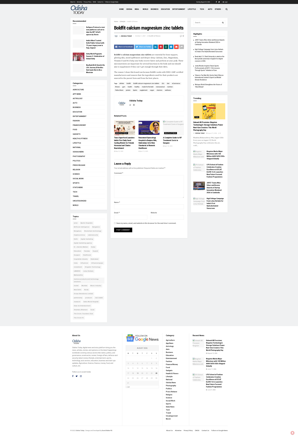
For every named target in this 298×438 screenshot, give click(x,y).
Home (121, 9)
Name (117, 202)
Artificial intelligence (81, 227)
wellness (168, 90)
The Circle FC (79, 318)
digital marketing (87, 239)
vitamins (159, 90)
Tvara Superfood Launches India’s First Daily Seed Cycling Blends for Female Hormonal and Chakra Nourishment (124, 143)
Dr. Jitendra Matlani (81, 247)
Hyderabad (94, 259)
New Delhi (77, 289)
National (77, 147)
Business (154, 9)
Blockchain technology (92, 231)
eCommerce (176, 83)
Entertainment (178, 9)
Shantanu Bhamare (81, 310)
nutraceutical (160, 87)
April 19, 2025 (144, 151)
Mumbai (84, 285)
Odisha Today (126, 36)
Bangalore (96, 227)
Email (117, 213)
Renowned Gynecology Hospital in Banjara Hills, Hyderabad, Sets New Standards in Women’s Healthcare (148, 143)
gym (123, 87)
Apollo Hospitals (87, 223)
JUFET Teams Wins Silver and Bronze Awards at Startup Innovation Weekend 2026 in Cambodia (210, 42)
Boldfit (129, 83)
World (145, 9)
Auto (210, 9)
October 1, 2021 (140, 36)
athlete (121, 83)
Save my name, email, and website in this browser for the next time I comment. (146, 223)
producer (88, 298)
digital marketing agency (83, 243)
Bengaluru (77, 231)
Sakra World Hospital (90, 301)
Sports (135, 90)
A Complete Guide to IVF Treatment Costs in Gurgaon (172, 140)
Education (165, 9)
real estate (99, 298)
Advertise (79, 2)
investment (78, 267)
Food (75, 130)
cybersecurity (93, 235)
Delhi (76, 239)
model (76, 285)
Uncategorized (79, 201)
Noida (86, 289)
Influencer (84, 263)
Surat (92, 310)
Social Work (78, 179)
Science (76, 174)
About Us (72, 2)
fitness (117, 87)
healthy (137, 87)
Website (154, 213)
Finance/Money (79, 125)
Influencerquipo (97, 263)
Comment (118, 173)
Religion (76, 170)
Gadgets (76, 134)
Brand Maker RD (107, 430)
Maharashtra (78, 275)
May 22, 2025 (119, 151)
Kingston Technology (92, 267)
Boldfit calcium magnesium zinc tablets (146, 83)
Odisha (129, 9)
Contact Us (100, 2)
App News (77, 94)
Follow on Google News (111, 2)
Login (226, 2)
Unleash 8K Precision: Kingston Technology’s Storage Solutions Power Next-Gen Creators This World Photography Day (215, 345)
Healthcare (87, 255)
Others (218, 9)
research (77, 301)
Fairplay (87, 251)
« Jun (128, 387)
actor (76, 223)
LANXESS (77, 271)
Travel (76, 196)
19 (137, 373)
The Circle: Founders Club (83, 313)
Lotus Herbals (88, 271)
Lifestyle (192, 9)
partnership (78, 298)
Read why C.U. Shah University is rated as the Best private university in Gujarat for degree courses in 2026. (209, 59)
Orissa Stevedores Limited (83, 293)
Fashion (76, 121)
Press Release (79, 165)
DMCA (94, 2)
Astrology (77, 98)
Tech (202, 9)
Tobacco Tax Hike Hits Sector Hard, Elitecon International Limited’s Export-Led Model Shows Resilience (209, 77)
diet (168, 83)
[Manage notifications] (292, 433)
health (130, 87)
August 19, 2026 (212, 133)
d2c (163, 83)
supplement (143, 90)
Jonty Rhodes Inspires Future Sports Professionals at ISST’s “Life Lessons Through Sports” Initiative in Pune (207, 68)
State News (78, 187)
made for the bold (147, 87)
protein (128, 90)
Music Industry (95, 285)
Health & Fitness (132, 21)
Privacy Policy (87, 2)
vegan (152, 90)
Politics (76, 161)
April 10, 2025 (168, 146)
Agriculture (78, 90)
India (137, 9)
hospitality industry (81, 259)
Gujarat (95, 251)
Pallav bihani (119, 90)
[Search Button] (223, 22)
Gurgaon (77, 255)
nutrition (170, 87)
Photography (79, 156)
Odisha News (78, 152)
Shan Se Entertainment (82, 306)
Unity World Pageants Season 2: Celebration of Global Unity (95, 56)
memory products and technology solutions (86, 280)
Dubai (93, 247)
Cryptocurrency (79, 235)
